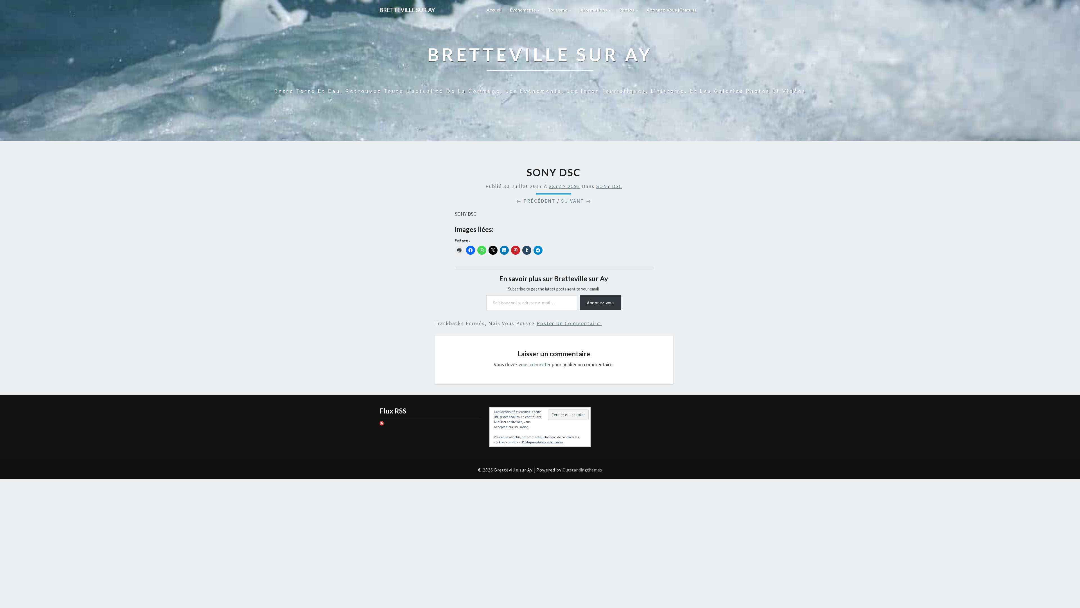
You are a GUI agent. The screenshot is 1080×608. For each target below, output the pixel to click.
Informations (594, 9)
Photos (627, 9)
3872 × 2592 (564, 186)
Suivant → (576, 201)
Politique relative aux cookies (542, 442)
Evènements (523, 9)
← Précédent (535, 201)
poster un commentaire (569, 323)
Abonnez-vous (601, 302)
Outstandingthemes (582, 470)
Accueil (494, 9)
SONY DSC (609, 186)
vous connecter (535, 364)
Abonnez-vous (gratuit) (671, 9)
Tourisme (558, 9)
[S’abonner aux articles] (382, 425)
